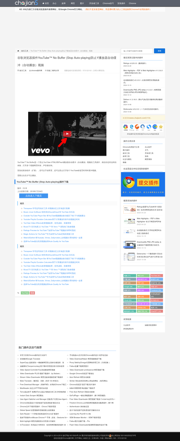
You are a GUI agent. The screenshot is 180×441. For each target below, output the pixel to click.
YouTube (25, 293)
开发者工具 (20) (143, 304)
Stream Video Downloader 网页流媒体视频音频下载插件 (41, 377)
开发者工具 (94, 3)
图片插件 (126, 150)
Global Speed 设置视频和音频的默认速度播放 (37, 410)
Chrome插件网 (26, 3)
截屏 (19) (154, 307)
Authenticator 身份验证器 (79, 406)
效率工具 (126, 156)
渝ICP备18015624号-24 (72, 435)
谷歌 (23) (141, 296)
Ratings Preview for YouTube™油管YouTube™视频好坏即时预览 (50, 230)
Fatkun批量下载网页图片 (79, 366)
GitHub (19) (142, 307)
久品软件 (126, 325)
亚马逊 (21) (155, 300)
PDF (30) (141, 283)
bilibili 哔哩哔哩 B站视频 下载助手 (82, 388)
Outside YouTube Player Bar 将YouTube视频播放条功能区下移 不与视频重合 (54, 215)
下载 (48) (127, 279)
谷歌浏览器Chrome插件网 (64, 438)
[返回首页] (18, 51)
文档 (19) (127, 307)
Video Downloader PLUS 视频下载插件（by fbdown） (40, 373)
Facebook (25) (156, 290)
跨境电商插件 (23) (156, 295)
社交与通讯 (127, 159)
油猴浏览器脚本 (151, 325)
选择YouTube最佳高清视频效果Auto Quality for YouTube (46, 241)
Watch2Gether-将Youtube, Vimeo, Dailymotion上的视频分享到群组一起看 (53, 237)
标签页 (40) (155, 279)
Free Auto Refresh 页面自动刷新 (82, 392)
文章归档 (95, 438)
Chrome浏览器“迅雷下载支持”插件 (83, 384)
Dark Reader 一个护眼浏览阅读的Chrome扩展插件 (39, 414)
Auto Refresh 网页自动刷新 (80, 377)
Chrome (132, 3)
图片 (82, 3)
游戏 (146, 156)
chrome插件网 (36, 70)
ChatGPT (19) (156, 311)
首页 (46, 3)
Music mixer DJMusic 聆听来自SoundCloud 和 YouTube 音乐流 (49, 212)
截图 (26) (141, 290)
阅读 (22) (141, 300)
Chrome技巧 (108, 3)
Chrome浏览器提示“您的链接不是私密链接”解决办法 (40, 403)
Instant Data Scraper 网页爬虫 (31, 395)
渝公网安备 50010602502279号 (123, 435)
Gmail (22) (128, 300)
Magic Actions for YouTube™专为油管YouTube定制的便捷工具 (49, 234)
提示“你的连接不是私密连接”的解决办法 (85, 410)
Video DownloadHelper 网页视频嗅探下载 (86, 359)
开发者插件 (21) (129, 304)
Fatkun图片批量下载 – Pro (80, 421)
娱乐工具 (24, 51)
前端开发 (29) (156, 283)
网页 (73, 3)
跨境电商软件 (128, 328)
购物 (124, 162)
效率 (64, 3)
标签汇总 (86, 438)
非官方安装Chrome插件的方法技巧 (33, 355)
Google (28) (128, 286)
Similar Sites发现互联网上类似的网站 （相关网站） (89, 381)
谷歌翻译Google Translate (30, 359)
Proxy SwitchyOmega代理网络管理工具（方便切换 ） (90, 362)
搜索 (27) (127, 290)
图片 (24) (127, 296)
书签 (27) (154, 286)
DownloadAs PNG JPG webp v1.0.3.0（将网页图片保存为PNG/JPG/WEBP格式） (142, 92)
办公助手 (148, 147)
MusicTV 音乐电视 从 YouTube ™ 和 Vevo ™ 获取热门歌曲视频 (49, 226)
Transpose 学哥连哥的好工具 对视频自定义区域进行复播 (47, 208)
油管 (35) (127, 283)
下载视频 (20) (156, 304)
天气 (146, 150)
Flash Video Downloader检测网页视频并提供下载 (88, 425)
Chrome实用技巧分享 (131, 147)
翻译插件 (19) (129, 311)
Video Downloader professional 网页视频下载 (87, 370)
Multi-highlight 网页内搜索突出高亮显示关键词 (37, 421)
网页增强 (148, 159)
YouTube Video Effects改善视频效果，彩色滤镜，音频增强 (47, 223)
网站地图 (108, 438)
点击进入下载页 (33, 195)
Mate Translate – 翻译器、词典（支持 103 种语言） (40, 381)
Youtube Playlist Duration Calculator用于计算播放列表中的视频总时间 (52, 219)
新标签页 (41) (142, 279)
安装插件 (121, 3)
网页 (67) (141, 275)
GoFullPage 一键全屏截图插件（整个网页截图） (88, 395)
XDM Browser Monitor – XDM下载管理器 (85, 417)
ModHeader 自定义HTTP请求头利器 (34, 388)
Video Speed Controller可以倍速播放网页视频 (37, 370)
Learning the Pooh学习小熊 (80, 414)
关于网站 (78, 438)
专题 (101, 438)
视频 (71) (127, 275)
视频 (32, 293)
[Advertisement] (90, 30)
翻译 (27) (141, 286)
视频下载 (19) (142, 311)
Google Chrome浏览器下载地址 (82, 373)
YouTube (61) (155, 275)
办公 (54, 3)
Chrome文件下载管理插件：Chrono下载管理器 (38, 406)
